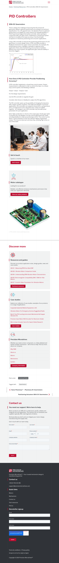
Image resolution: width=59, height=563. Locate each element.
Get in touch (15, 162)
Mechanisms (14, 358)
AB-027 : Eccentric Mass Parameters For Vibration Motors (27, 282)
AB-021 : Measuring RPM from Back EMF (22, 268)
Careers (13, 362)
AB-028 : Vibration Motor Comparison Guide (23, 271)
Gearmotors (22, 384)
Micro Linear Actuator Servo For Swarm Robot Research (27, 322)
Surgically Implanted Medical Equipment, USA (24, 308)
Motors (13, 355)
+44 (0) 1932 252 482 (15, 483)
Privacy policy (26, 550)
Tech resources (13, 502)
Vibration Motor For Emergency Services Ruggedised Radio (28, 311)
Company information (18, 365)
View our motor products (19, 194)
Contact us (12, 499)
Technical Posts (23, 378)
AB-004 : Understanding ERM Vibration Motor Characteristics (28, 274)
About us (13, 352)
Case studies (16, 326)
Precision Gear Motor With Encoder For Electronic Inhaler (27, 319)
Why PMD (13, 349)
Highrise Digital (25, 553)
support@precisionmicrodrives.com (19, 486)
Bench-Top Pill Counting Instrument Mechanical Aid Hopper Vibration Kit (28, 315)
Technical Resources (20, 7)
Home (11, 7)
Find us (11, 505)
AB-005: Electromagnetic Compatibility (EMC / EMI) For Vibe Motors (27, 278)
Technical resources (18, 286)
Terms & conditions (14, 550)
